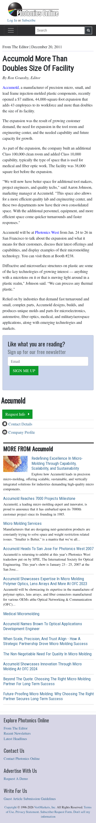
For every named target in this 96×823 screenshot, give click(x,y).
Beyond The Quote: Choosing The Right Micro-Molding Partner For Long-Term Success (47, 681)
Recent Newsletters (17, 733)
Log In (12, 20)
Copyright (10, 807)
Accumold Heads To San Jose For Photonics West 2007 (48, 548)
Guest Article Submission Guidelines (30, 798)
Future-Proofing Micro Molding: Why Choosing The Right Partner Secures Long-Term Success (48, 696)
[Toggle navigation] (11, 30)
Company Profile (21, 432)
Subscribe (28, 20)
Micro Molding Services (22, 523)
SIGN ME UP (24, 370)
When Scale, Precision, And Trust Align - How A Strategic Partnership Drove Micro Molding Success (45, 641)
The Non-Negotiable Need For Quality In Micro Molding (47, 653)
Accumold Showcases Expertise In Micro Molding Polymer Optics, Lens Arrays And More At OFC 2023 (45, 581)
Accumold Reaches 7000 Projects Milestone (39, 498)
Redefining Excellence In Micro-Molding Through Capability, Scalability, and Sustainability (57, 463)
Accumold (10, 87)
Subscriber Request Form (56, 812)
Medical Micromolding (21, 613)
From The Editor (16, 728)
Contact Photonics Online (22, 758)
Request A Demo (16, 778)
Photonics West (47, 232)
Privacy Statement (27, 812)
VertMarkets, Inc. (45, 807)
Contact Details (20, 423)
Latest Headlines (15, 738)
